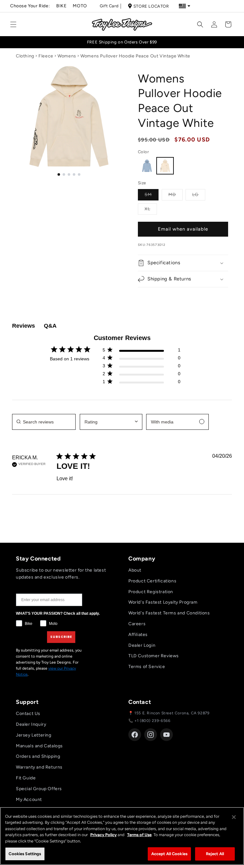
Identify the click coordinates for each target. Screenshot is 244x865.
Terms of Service (146, 666)
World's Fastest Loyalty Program (163, 602)
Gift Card (109, 5)
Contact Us (28, 713)
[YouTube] (166, 734)
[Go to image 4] (74, 174)
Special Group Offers (39, 788)
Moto (80, 6)
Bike (61, 6)
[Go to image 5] (79, 174)
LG (198, 194)
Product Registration (150, 591)
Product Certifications (152, 581)
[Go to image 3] (69, 174)
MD (175, 194)
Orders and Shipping (38, 756)
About (134, 570)
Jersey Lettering (33, 735)
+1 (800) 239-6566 (152, 720)
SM (152, 194)
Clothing (25, 56)
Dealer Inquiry (31, 724)
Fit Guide (26, 778)
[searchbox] (44, 422)
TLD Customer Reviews (153, 656)
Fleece (45, 56)
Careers (137, 623)
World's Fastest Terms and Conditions (169, 613)
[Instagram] (150, 734)
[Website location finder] (184, 6)
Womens (67, 56)
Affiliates (138, 634)
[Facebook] (134, 734)
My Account (29, 799)
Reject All (215, 853)
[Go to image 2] (64, 174)
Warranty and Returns (39, 767)
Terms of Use (139, 834)
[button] (13, 24)
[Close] (234, 817)
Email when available (183, 229)
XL (151, 209)
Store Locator (151, 6)
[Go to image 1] (59, 174)
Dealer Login (141, 645)
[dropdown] (111, 422)
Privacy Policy (103, 834)
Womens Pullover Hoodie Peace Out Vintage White (135, 56)
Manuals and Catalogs (39, 746)
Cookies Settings (25, 853)
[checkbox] (177, 422)
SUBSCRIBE (61, 636)
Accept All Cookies (169, 853)
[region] (122, 836)
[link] (141, 383)
